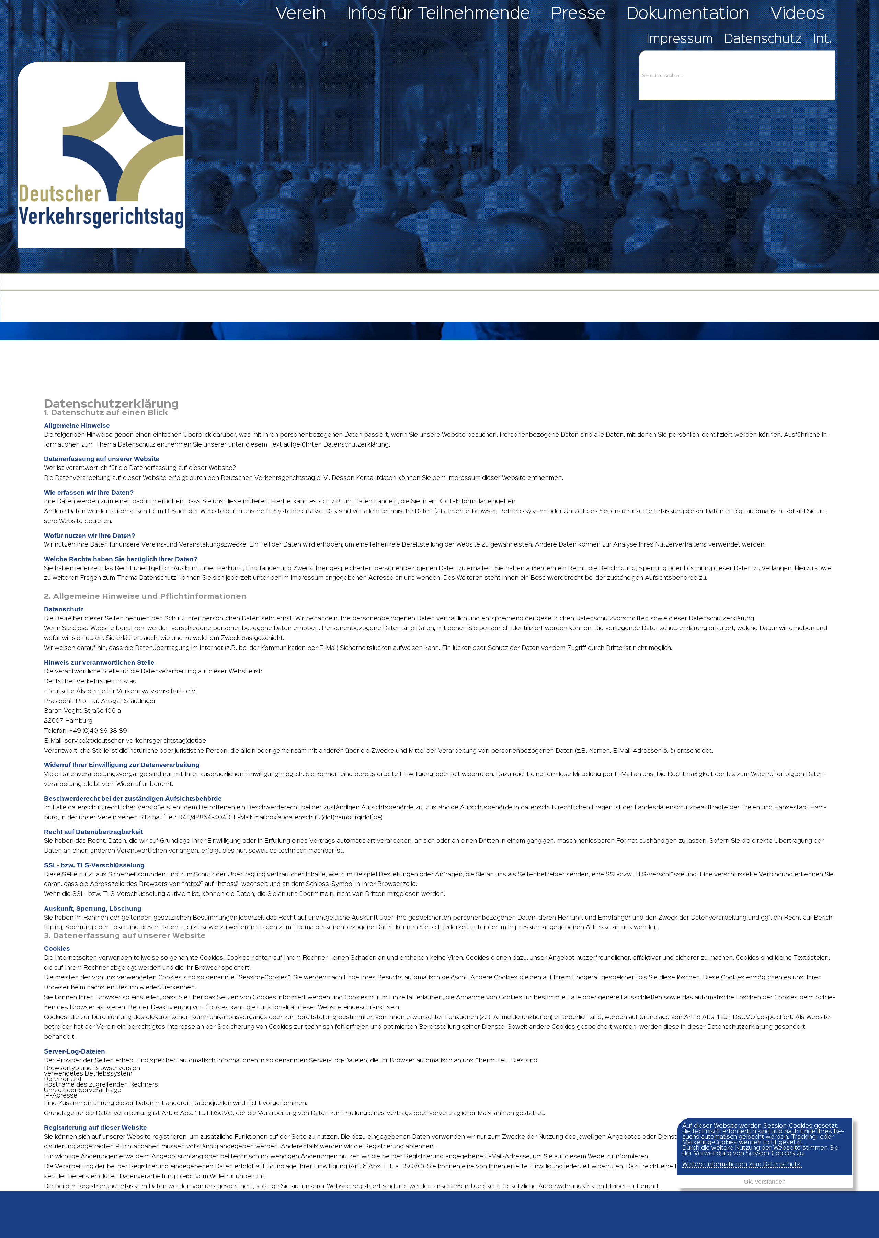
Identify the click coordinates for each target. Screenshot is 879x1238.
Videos (797, 14)
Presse (578, 14)
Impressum (680, 39)
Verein (301, 14)
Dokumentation (688, 14)
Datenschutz (763, 39)
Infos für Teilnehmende (438, 14)
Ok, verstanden (765, 1181)
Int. (822, 39)
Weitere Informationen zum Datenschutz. (742, 1164)
